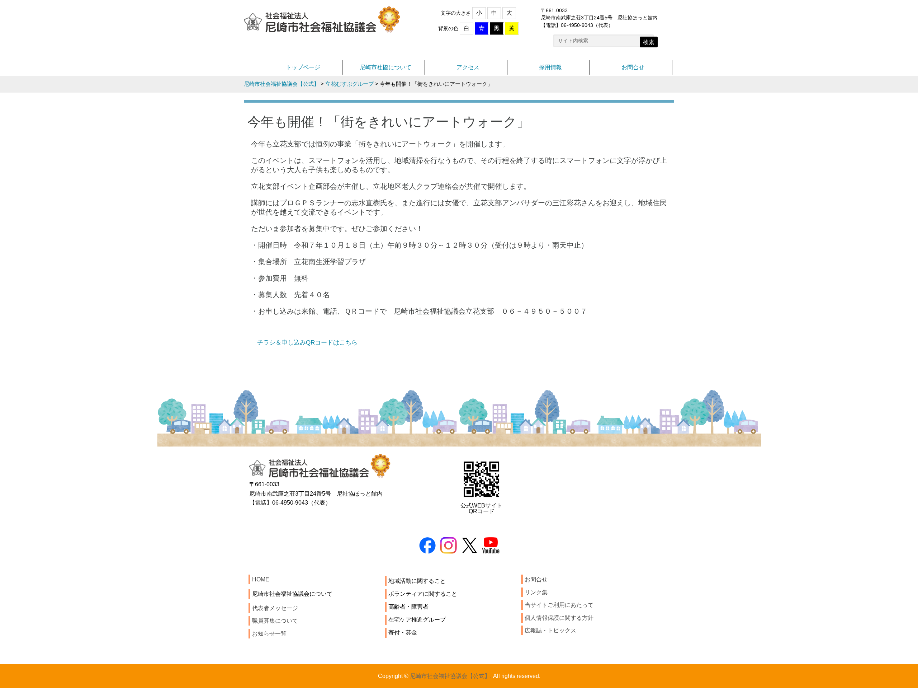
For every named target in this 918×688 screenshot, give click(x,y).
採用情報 (550, 67)
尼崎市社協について (385, 67)
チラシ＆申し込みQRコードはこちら (307, 342)
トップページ (303, 67)
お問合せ (632, 67)
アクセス (467, 67)
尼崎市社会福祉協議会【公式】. (451, 676)
